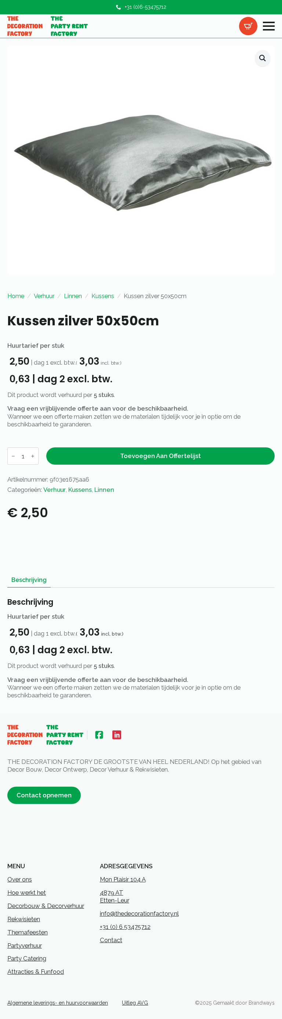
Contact (111, 940)
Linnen (73, 296)
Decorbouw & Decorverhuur (45, 905)
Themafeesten (27, 932)
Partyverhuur (24, 945)
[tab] (29, 580)
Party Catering (26, 958)
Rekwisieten (23, 919)
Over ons (19, 879)
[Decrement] (13, 456)
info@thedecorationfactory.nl (139, 913)
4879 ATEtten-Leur (114, 896)
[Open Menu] (269, 26)
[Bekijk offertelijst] (248, 26)
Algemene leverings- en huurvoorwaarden (57, 1003)
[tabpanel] (141, 649)
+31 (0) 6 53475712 (125, 926)
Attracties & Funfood (35, 971)
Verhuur (44, 296)
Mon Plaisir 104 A (123, 879)
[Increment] (33, 456)
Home (15, 296)
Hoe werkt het (26, 892)
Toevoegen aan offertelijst (160, 456)
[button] (262, 58)
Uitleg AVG (135, 1003)
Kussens (102, 296)
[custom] (99, 734)
